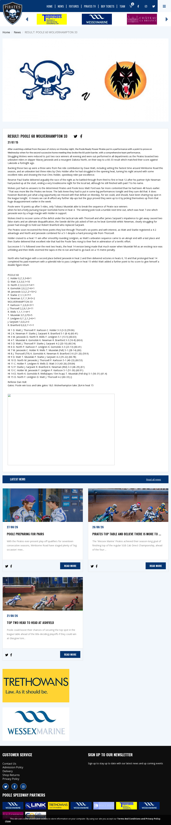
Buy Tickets (107, 6)
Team (122, 6)
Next (166, 17)
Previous (26, 17)
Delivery (8, 771)
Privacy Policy (11, 779)
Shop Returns (11, 775)
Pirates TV (90, 6)
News (61, 6)
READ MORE (70, 566)
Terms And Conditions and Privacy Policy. (139, 818)
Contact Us (9, 763)
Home (49, 6)
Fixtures (74, 6)
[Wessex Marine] (85, 724)
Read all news (153, 479)
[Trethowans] (85, 685)
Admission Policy (13, 767)
